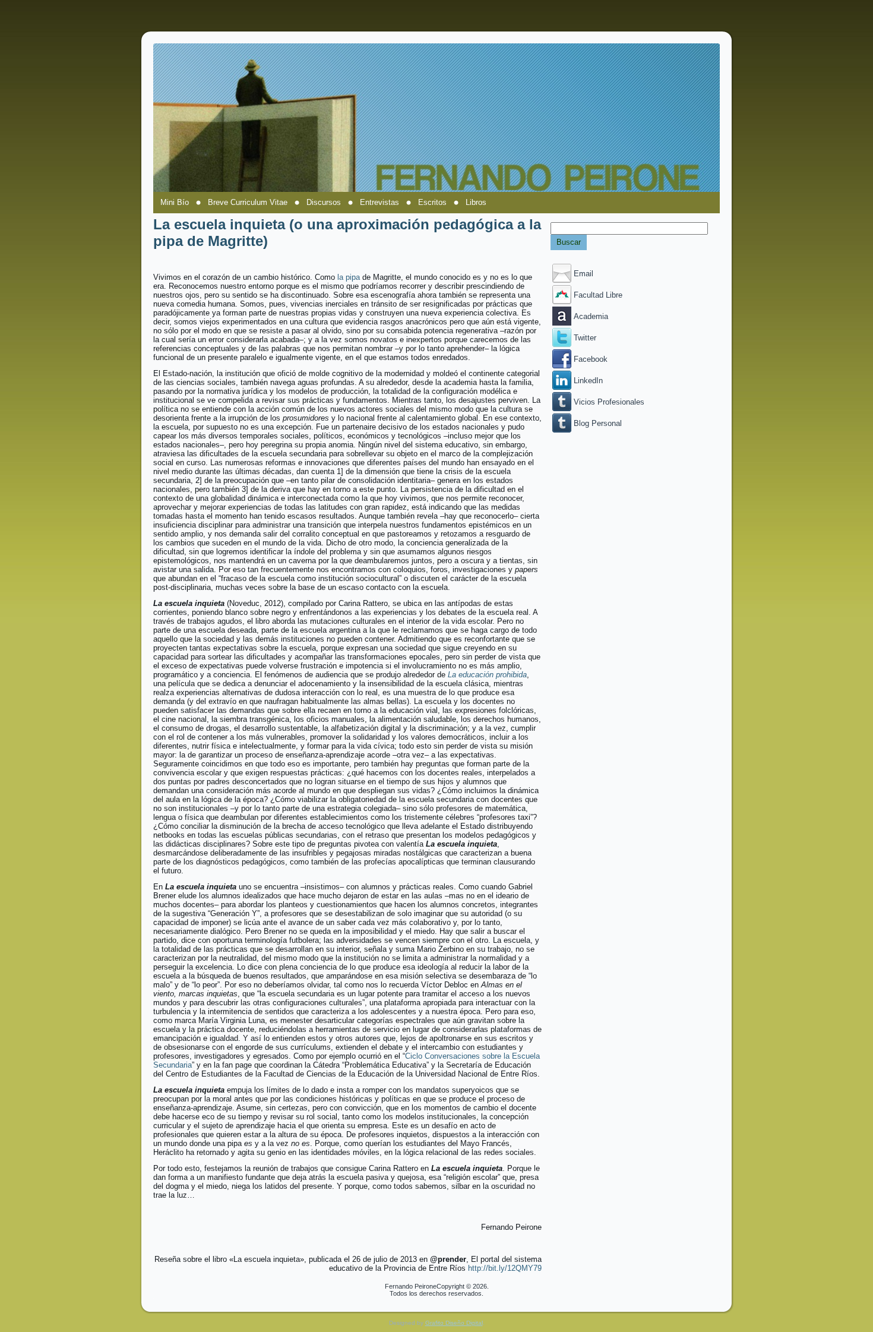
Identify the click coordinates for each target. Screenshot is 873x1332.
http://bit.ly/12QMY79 (505, 1268)
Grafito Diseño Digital (454, 1323)
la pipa (348, 277)
